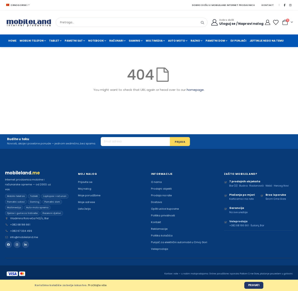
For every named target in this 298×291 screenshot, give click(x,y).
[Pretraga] (202, 23)
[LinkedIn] (25, 244)
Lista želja (84, 209)
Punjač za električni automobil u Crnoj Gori (179, 242)
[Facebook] (284, 5)
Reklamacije (159, 229)
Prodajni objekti (161, 189)
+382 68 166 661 (20, 225)
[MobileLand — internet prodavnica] (29, 22)
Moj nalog (84, 189)
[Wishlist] (276, 22)
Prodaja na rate (161, 195)
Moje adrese (86, 202)
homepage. (196, 90)
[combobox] (132, 22)
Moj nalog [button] (87, 174)
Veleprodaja (159, 249)
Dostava (156, 202)
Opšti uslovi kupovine (165, 209)
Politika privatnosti (163, 215)
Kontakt (268, 5)
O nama (156, 182)
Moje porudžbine (89, 195)
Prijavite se (85, 182)
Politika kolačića (162, 235)
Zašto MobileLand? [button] (240, 174)
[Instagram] (290, 5)
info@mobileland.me (24, 237)
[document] (149, 285)
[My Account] (268, 22)
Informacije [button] (162, 174)
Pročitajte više (97, 285)
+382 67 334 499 (21, 231)
